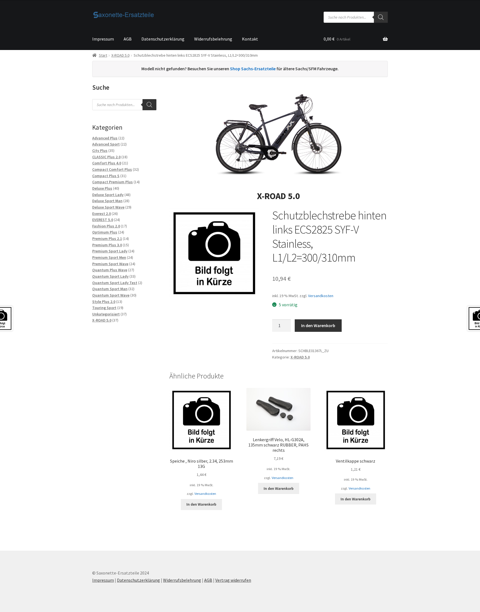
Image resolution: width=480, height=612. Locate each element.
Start (103, 55)
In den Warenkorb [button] (201, 504)
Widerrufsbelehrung (213, 39)
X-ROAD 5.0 (120, 55)
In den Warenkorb (318, 325)
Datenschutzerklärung (162, 39)
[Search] (381, 17)
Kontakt (250, 39)
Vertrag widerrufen (233, 580)
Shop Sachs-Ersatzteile (253, 68)
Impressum (103, 39)
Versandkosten (320, 295)
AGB (128, 39)
